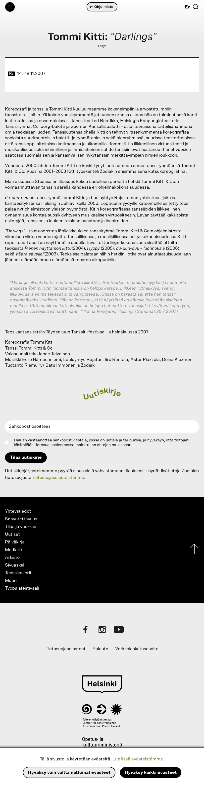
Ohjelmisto (103, 7)
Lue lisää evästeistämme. (138, 759)
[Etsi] (195, 6)
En (188, 7)
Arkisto (12, 557)
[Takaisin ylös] (194, 550)
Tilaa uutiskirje (26, 457)
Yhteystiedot (18, 511)
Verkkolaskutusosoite (136, 649)
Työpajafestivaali (22, 588)
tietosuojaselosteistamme (59, 477)
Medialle (13, 550)
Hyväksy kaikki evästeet (151, 772)
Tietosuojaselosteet (66, 649)
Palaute (100, 649)
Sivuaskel (14, 565)
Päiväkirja (15, 542)
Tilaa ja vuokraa (20, 527)
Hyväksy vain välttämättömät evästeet (69, 772)
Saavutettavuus (21, 519)
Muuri (11, 580)
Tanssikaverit (18, 573)
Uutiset (12, 534)
